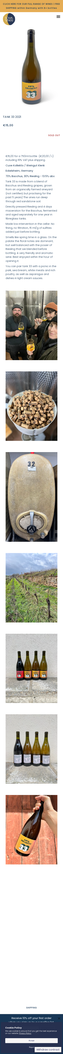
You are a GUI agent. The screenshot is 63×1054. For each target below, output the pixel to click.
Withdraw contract (47, 1049)
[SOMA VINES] (12, 19)
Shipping (31, 1007)
